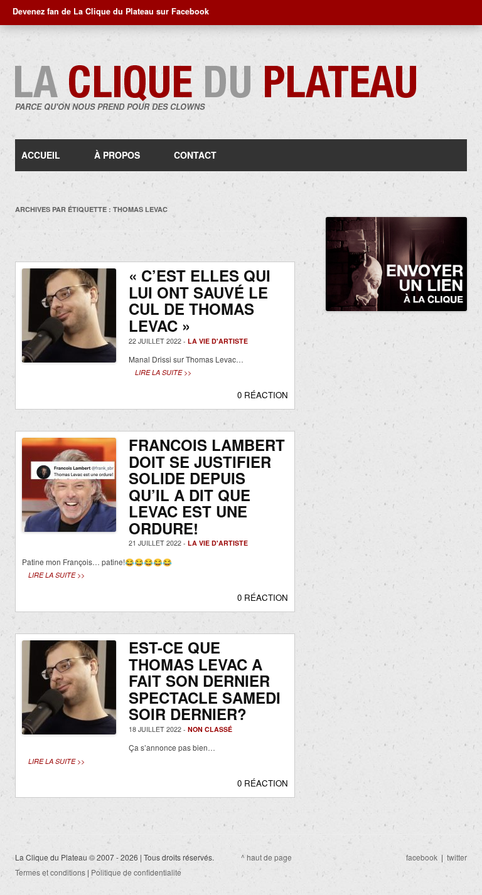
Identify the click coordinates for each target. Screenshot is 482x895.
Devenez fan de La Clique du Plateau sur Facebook (111, 11)
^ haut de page (266, 857)
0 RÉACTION (262, 395)
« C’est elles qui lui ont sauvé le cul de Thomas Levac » (199, 300)
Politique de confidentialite (136, 872)
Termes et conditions (50, 872)
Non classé (210, 729)
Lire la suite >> (163, 372)
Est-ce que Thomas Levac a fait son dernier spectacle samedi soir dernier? (205, 680)
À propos (117, 155)
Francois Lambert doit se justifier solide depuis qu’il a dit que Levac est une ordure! (207, 486)
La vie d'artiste (218, 341)
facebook (421, 857)
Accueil (40, 155)
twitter (457, 857)
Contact (195, 155)
